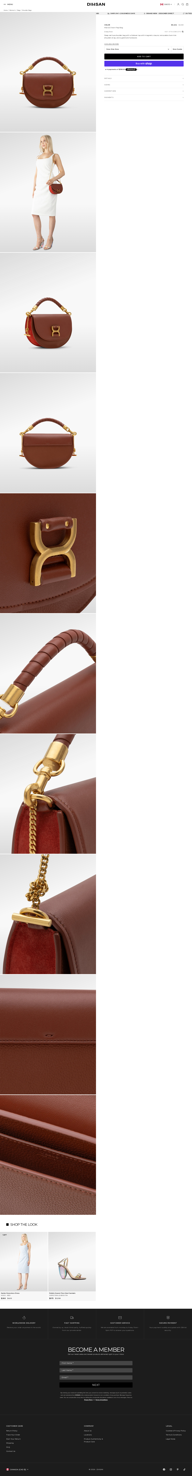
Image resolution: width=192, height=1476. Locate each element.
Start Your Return (13, 1439)
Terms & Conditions (102, 1400)
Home (6, 10)
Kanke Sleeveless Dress (10, 1293)
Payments (109, 97)
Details (108, 78)
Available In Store (111, 44)
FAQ (8, 1447)
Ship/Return (110, 91)
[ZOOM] (89, 125)
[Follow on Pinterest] (177, 1469)
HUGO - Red (5, 1295)
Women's (12, 10)
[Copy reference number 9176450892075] (182, 31)
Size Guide (177, 49)
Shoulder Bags (26, 10)
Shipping (10, 1443)
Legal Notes (170, 1439)
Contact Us (10, 1451)
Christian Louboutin (58, 1295)
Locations (88, 1435)
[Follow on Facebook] (164, 1469)
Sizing (107, 85)
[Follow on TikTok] (184, 1469)
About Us (88, 1431)
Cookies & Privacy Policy (176, 1431)
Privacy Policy (88, 1400)
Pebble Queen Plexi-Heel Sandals (62, 1293)
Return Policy (11, 1431)
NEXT (96, 1385)
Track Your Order (13, 1435)
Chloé (107, 25)
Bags (18, 10)
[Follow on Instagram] (171, 1469)
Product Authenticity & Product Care (93, 1440)
